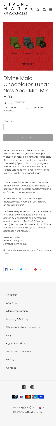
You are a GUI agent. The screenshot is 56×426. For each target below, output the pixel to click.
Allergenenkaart (15, 205)
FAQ (8, 335)
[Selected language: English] (41, 407)
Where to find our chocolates (23, 327)
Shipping (23, 107)
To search (11, 294)
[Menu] (50, 9)
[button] (22, 407)
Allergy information (17, 311)
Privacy (10, 359)
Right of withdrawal (17, 343)
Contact (11, 367)
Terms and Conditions (18, 351)
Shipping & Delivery (17, 319)
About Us (11, 303)
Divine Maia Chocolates (32, 412)
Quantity (7, 121)
